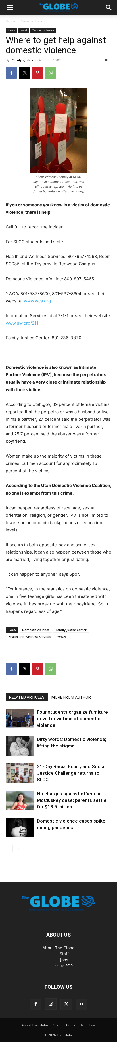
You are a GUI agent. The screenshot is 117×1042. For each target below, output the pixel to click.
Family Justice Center (71, 630)
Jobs (64, 959)
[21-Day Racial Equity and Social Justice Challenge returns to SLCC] (20, 773)
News (25, 21)
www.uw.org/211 (22, 323)
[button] (10, 7)
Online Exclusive (43, 30)
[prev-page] (9, 848)
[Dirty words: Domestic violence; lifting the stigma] (20, 746)
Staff (64, 953)
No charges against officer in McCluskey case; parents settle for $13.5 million (71, 800)
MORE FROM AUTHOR (71, 697)
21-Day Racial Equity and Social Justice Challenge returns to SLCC (71, 773)
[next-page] (18, 848)
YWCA (61, 636)
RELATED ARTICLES (27, 697)
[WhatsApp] (50, 73)
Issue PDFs (64, 965)
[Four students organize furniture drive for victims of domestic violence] (20, 718)
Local (39, 21)
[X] (24, 73)
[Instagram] (51, 1004)
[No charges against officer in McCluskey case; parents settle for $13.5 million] (20, 800)
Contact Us (74, 1025)
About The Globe (58, 947)
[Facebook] (11, 73)
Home (10, 21)
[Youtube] (81, 1004)
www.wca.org (37, 301)
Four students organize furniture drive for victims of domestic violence (72, 718)
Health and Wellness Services (29, 636)
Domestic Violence (35, 630)
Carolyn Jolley (22, 60)
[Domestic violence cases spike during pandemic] (20, 827)
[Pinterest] (37, 73)
